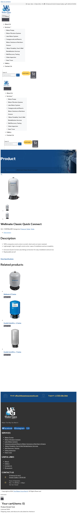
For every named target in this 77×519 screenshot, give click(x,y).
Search (4, 72)
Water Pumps (10, 30)
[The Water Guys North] (6, 86)
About (7, 461)
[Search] (18, 75)
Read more (7, 297)
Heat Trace (9, 60)
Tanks (32, 229)
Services (7, 27)
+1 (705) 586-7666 (61, 396)
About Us (8, 24)
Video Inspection (11, 57)
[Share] (4, 494)
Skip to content (6, 1)
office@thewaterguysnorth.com (26, 396)
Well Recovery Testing (12, 54)
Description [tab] (7, 232)
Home (3, 170)
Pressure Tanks (10, 170)
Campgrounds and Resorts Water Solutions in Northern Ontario (14, 42)
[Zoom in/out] (1, 494)
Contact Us (8, 66)
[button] (1, 174)
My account (8, 468)
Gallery (7, 63)
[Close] (2, 499)
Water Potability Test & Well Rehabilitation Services (21, 446)
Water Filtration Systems (13, 33)
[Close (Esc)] (5, 494)
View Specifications (7, 259)
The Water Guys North (20, 491)
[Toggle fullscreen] (2, 494)
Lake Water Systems (12, 36)
